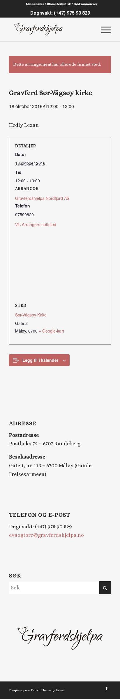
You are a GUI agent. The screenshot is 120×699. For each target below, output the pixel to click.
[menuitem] (61, 4)
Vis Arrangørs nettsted (35, 224)
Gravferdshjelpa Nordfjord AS (42, 198)
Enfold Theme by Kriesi (48, 690)
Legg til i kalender (40, 360)
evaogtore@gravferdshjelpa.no (46, 535)
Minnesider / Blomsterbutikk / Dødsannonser (61, 4)
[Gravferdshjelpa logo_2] (50, 29)
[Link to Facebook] (106, 688)
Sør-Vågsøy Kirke (31, 315)
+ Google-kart (51, 331)
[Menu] (103, 29)
